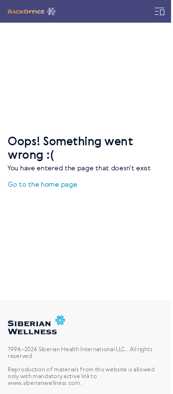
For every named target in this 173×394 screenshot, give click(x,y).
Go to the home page (42, 184)
